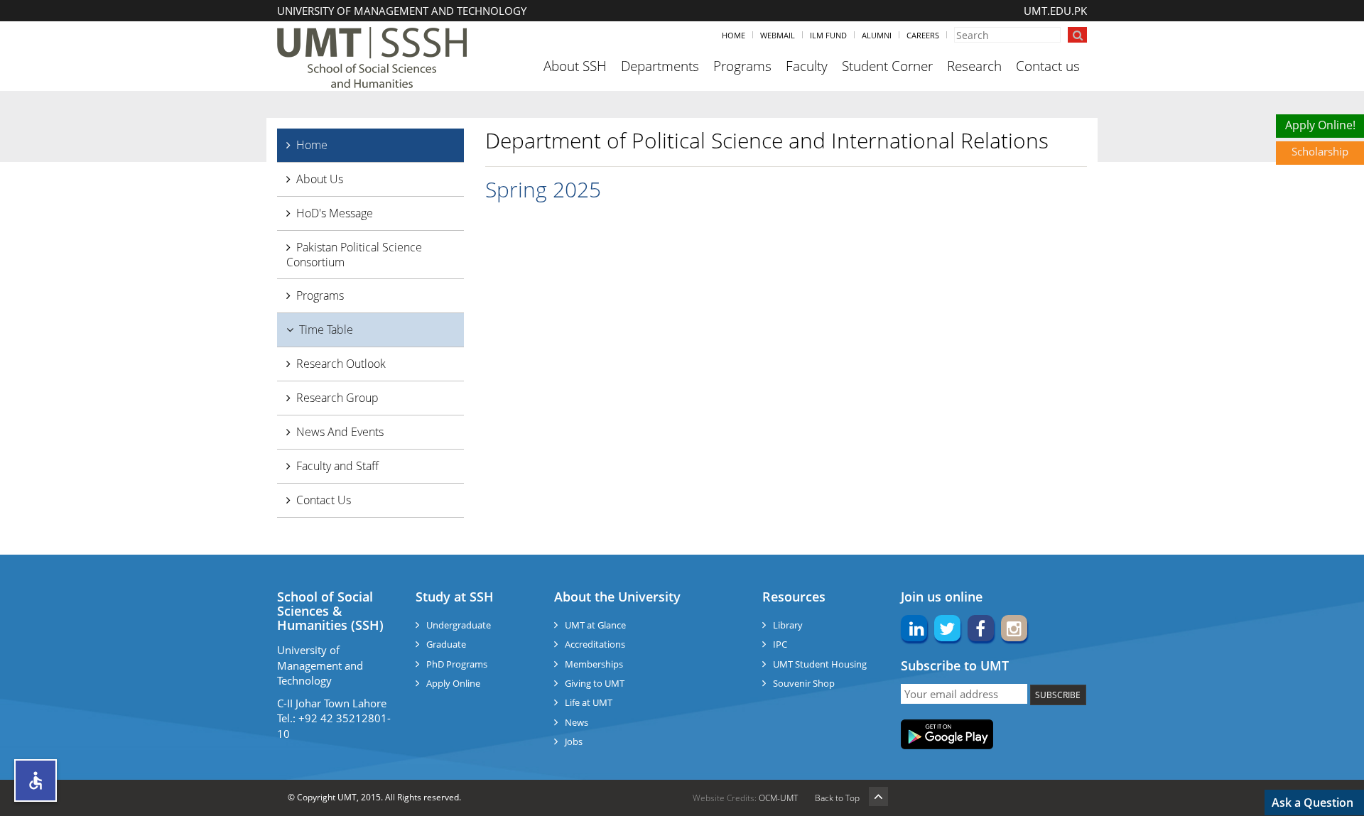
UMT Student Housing (820, 664)
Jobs (574, 741)
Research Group (337, 398)
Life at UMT (588, 702)
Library (788, 625)
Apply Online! (1320, 125)
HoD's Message (334, 213)
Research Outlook (341, 363)
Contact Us (323, 500)
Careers (922, 35)
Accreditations (595, 644)
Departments (660, 66)
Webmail (777, 35)
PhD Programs (456, 664)
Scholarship (1320, 151)
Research (974, 66)
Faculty (807, 66)
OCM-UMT (778, 798)
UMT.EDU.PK (1055, 11)
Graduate (446, 644)
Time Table (326, 329)
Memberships (594, 664)
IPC (780, 644)
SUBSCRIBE (1058, 695)
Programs (742, 66)
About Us (319, 179)
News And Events (340, 432)
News (576, 722)
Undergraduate (458, 625)
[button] (35, 780)
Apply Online (453, 683)
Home (733, 35)
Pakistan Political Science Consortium (354, 254)
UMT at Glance (595, 625)
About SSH (575, 66)
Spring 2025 (543, 189)
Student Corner (887, 66)
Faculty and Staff (337, 466)
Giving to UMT (594, 683)
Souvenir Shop (804, 683)
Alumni (877, 35)
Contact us (1048, 66)
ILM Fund (828, 35)
